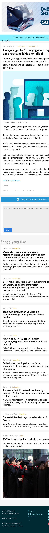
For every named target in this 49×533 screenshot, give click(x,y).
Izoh (16, 190)
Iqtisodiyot (16, 278)
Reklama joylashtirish (35, 514)
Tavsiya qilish (30, 190)
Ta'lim (15, 308)
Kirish (7, 230)
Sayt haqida (32, 517)
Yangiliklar (18, 37)
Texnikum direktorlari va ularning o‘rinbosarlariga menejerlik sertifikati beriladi (23, 314)
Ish (29, 520)
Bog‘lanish (31, 511)
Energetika (16, 248)
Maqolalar (29, 37)
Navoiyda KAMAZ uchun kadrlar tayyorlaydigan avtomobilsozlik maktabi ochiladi (25, 341)
